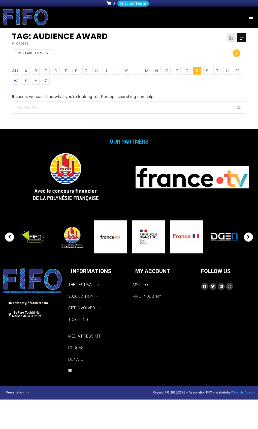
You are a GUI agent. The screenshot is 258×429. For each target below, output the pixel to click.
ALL (15, 70)
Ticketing (78, 319)
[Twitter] (212, 286)
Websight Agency (243, 392)
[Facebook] (204, 286)
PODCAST (77, 347)
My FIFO (140, 284)
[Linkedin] (221, 286)
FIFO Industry (147, 296)
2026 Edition (80, 296)
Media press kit (84, 336)
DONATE (75, 359)
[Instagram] (229, 286)
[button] (251, 17)
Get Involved (81, 308)
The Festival (81, 284)
